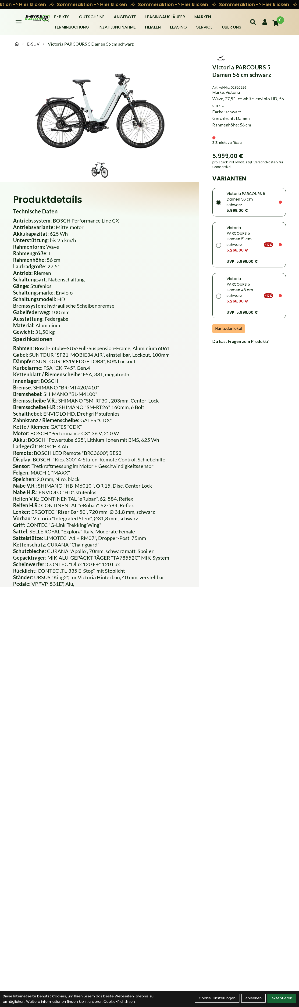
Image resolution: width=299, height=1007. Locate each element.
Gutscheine (91, 17)
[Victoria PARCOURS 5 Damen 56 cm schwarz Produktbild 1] (100, 169)
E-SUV (33, 44)
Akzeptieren (281, 998)
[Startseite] (17, 44)
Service (204, 27)
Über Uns (231, 27)
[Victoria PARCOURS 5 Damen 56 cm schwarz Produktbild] (99, 107)
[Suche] (253, 22)
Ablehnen (253, 998)
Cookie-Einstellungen (217, 998)
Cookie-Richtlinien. (119, 1001)
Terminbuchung (71, 27)
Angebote (125, 17)
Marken (202, 17)
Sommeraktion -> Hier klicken (92, 4)
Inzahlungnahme (117, 27)
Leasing (178, 27)
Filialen (153, 27)
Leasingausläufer (165, 17)
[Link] (18, 22)
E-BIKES (62, 17)
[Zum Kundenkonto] (265, 21)
